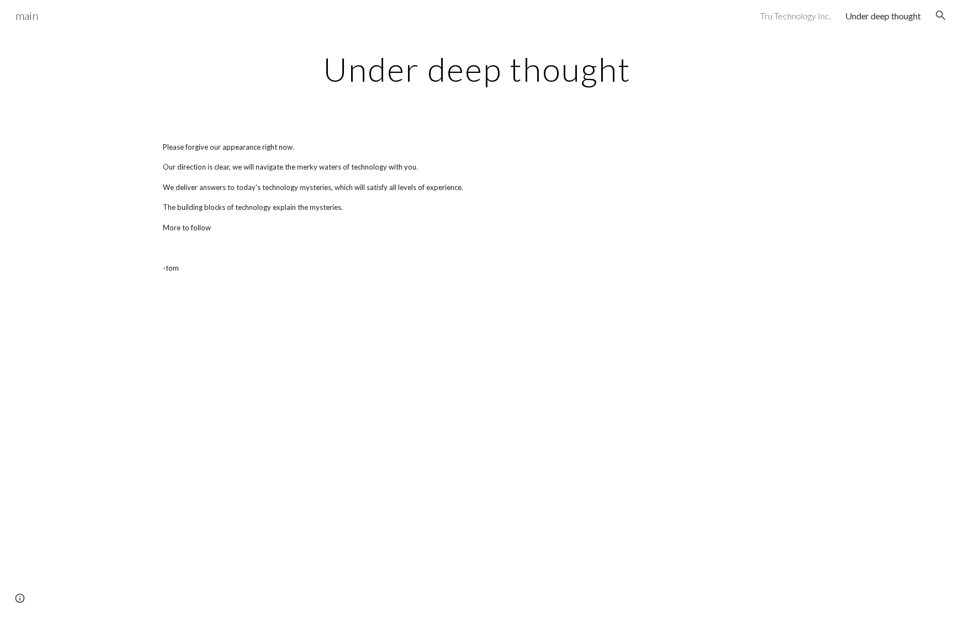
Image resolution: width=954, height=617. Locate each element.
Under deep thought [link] (883, 15)
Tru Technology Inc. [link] (795, 15)
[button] (941, 15)
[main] (477, 69)
